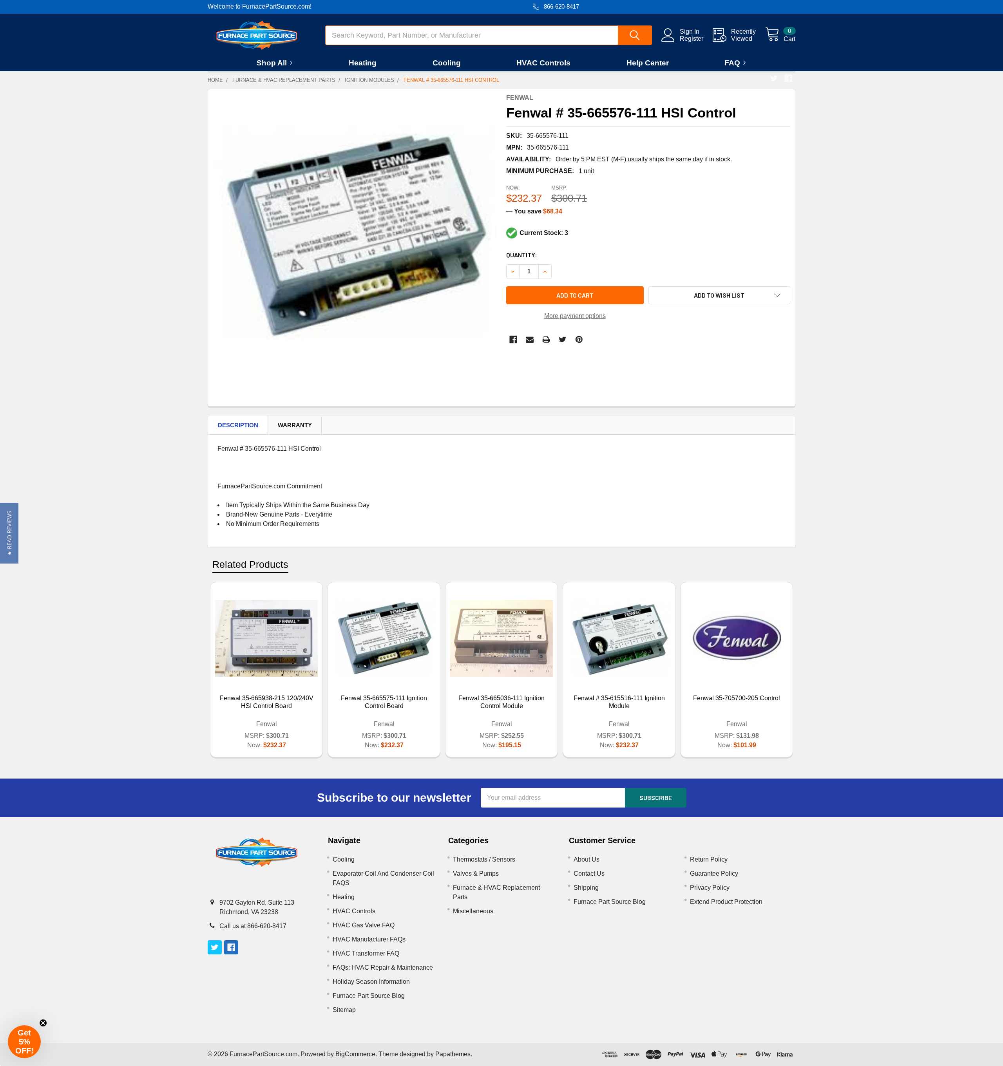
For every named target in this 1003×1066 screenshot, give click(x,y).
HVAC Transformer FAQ (366, 953)
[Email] (530, 339)
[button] (9, 533)
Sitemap (344, 1009)
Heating (363, 63)
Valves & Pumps (476, 873)
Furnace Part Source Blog (369, 995)
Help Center (647, 63)
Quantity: (521, 254)
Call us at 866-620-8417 (252, 926)
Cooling (447, 63)
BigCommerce (355, 1054)
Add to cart (575, 295)
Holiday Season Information (371, 981)
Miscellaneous (473, 911)
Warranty (295, 425)
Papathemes (453, 1054)
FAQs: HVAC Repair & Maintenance (383, 967)
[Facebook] (788, 78)
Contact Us (589, 873)
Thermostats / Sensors (484, 859)
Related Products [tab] (250, 564)
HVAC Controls (543, 63)
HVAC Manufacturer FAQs (369, 939)
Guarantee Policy (714, 873)
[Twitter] (774, 78)
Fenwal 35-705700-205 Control (736, 698)
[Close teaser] (43, 1023)
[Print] (546, 339)
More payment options (575, 316)
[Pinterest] (579, 339)
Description (238, 425)
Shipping (586, 887)
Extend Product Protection (726, 901)
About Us (586, 859)
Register (691, 38)
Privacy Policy (710, 887)
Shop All (272, 63)
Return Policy (709, 859)
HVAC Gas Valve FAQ (364, 925)
